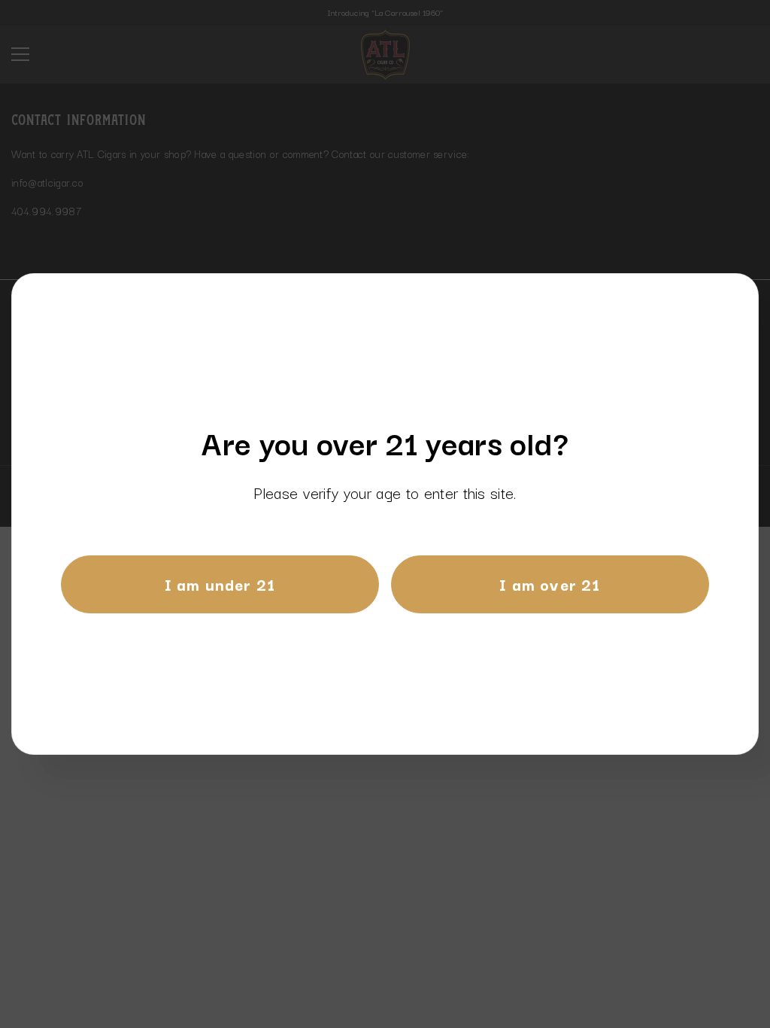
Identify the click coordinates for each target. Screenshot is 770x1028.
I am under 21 (220, 584)
